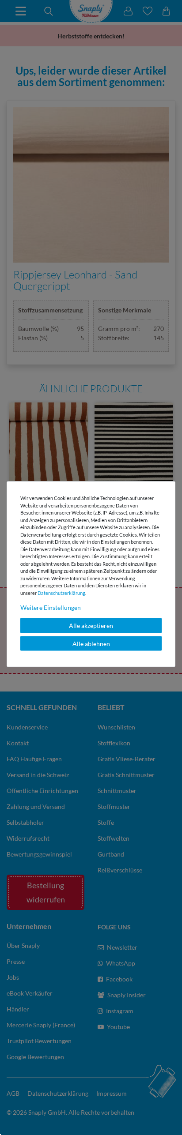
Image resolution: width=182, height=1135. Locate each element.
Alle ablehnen (91, 643)
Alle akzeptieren (91, 625)
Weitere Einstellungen (50, 607)
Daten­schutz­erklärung (61, 592)
